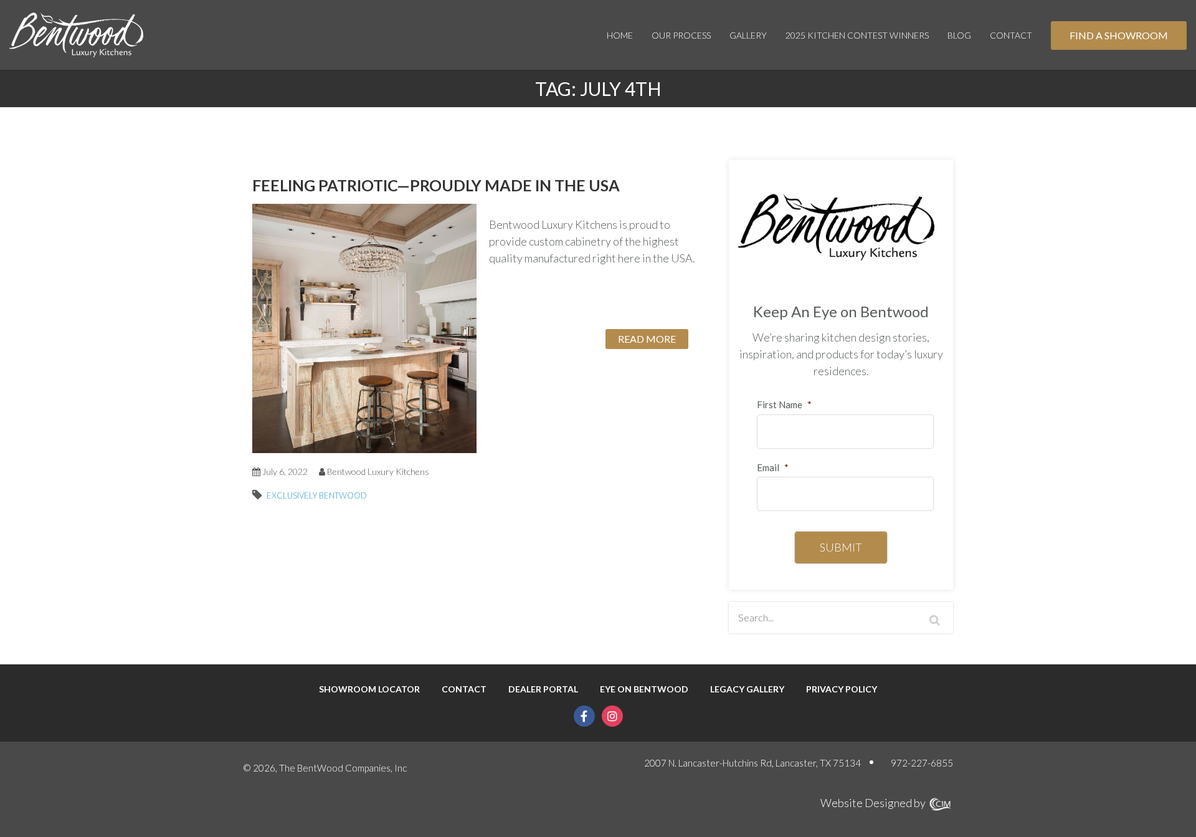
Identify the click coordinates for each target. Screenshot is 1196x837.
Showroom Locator (369, 689)
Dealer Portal (543, 689)
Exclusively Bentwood (317, 495)
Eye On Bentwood (644, 689)
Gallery (748, 35)
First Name (784, 404)
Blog (959, 35)
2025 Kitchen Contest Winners (857, 35)
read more (647, 339)
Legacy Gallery (747, 689)
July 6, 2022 (284, 471)
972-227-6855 (922, 762)
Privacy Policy (841, 689)
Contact (1011, 35)
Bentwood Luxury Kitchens (378, 471)
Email (773, 467)
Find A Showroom (1119, 35)
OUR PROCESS (681, 35)
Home (620, 35)
